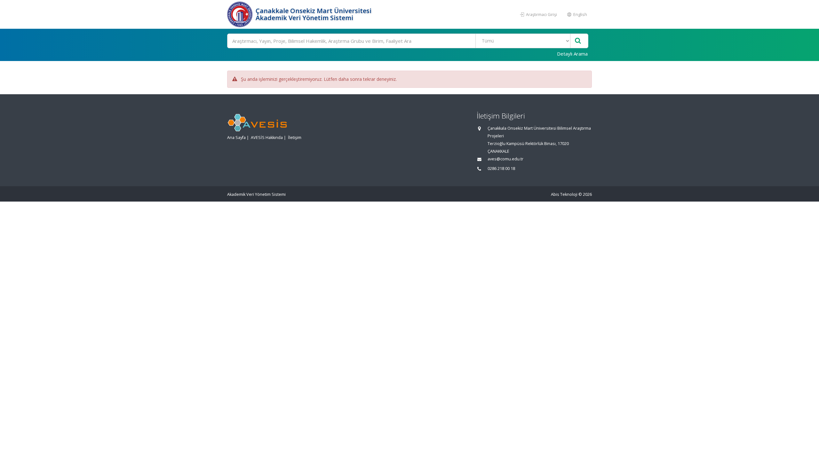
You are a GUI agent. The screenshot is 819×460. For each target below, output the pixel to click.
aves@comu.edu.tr (505, 159)
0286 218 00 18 (501, 168)
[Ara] (578, 41)
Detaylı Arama (572, 53)
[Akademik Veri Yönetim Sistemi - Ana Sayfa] (240, 14)
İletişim (294, 137)
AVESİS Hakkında (267, 137)
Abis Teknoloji (564, 194)
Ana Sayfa (236, 137)
